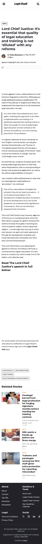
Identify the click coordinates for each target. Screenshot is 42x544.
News (5, 23)
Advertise (6, 501)
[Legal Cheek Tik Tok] (39, 516)
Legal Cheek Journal (30, 501)
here (7, 349)
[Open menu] (4, 4)
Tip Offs (5, 498)
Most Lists (26, 494)
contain (16, 221)
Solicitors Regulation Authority (15, 378)
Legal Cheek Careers (31, 497)
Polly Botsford (16, 55)
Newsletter (6, 505)
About (4, 491)
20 (26, 425)
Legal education (21, 370)
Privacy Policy (7, 520)
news (24, 392)
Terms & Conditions (10, 517)
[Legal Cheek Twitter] (23, 516)
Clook (25, 540)
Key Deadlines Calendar (28, 505)
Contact (5, 494)
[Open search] (38, 4)
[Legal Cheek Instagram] (29, 516)
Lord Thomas (8, 374)
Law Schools (8, 370)
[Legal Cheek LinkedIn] (34, 516)
